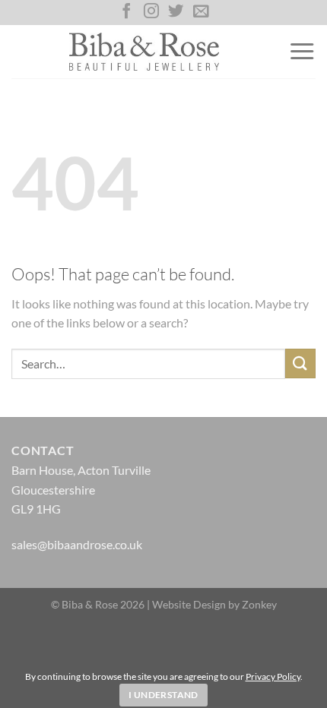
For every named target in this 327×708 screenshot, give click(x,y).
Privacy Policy (273, 676)
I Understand (163, 694)
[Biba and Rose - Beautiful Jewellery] (144, 51)
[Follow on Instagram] (151, 12)
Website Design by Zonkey (214, 604)
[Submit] (300, 363)
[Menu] (302, 51)
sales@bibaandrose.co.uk (76, 544)
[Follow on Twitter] (175, 12)
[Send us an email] (200, 12)
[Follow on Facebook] (126, 12)
